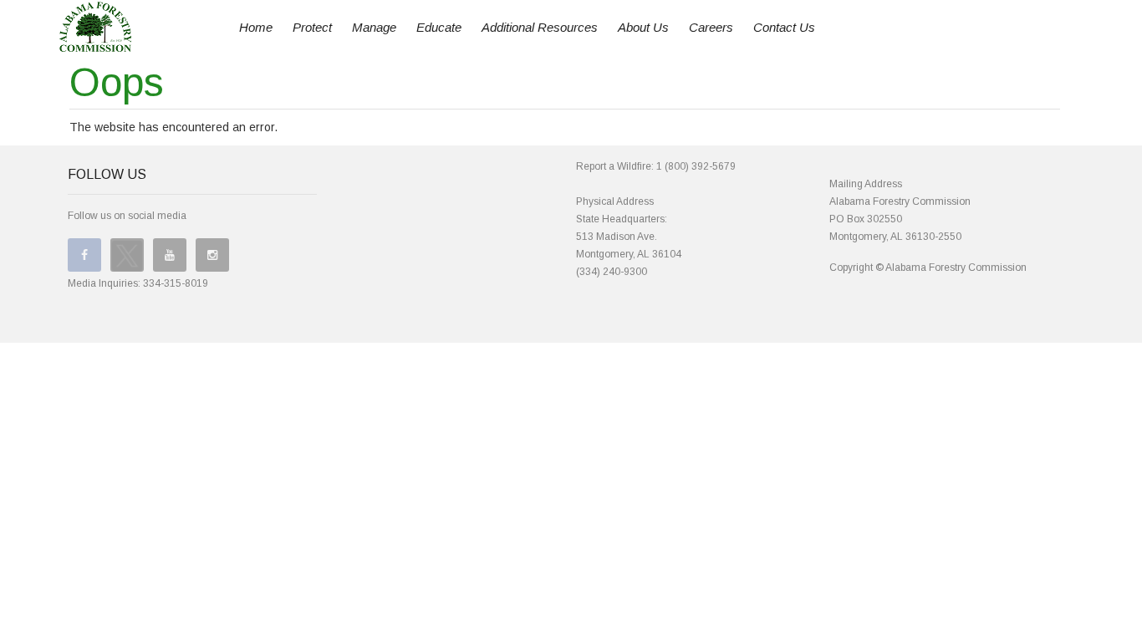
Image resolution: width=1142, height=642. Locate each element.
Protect (312, 27)
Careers (711, 27)
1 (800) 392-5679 (696, 166)
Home (256, 27)
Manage (374, 27)
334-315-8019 (175, 283)
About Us (643, 27)
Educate (438, 27)
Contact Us (784, 27)
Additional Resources (540, 27)
